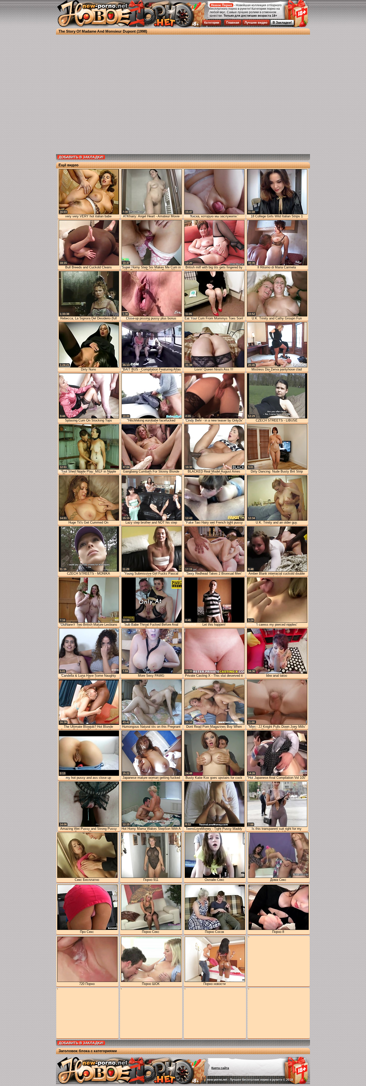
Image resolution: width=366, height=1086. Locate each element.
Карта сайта (220, 1068)
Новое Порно (221, 5)
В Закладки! (282, 22)
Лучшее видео (255, 22)
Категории (211, 22)
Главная (232, 22)
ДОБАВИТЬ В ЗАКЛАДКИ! (81, 157)
